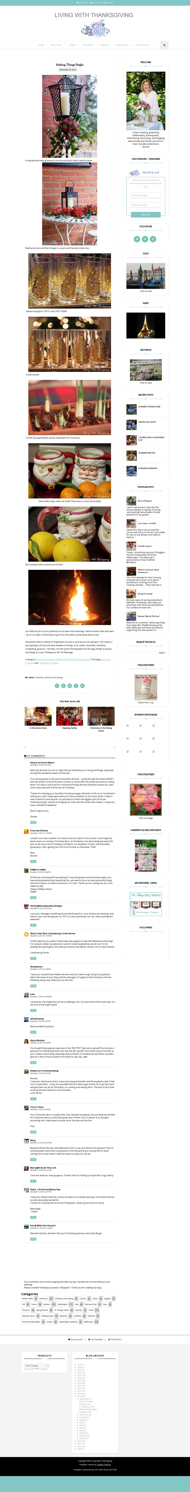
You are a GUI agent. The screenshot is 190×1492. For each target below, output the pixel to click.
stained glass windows (68, 1321)
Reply (33, 822)
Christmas (39, 677)
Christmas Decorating (53, 677)
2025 (79, 1364)
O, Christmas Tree (86, 1406)
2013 (79, 1396)
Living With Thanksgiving (101, 1461)
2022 (79, 1372)
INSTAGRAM (96, 3)
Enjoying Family (69, 728)
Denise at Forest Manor (42, 762)
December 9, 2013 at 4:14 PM (40, 1073)
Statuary (78, 1310)
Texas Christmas (86, 1401)
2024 (79, 1367)
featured (87, 45)
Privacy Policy (142, 45)
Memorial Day (91, 1304)
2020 (79, 1378)
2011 (79, 1443)
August (82, 1420)
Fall (23, 1304)
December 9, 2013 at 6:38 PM (40, 1109)
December (84, 1399)
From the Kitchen (39, 830)
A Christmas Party (38, 728)
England (107, 1298)
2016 (79, 1388)
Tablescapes (122, 45)
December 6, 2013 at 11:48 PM (40, 936)
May (81, 1427)
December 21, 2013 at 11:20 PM (41, 1228)
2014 (79, 1393)
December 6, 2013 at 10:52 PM (40, 908)
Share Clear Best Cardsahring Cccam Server (52, 933)
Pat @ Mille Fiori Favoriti (43, 1225)
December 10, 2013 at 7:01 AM (40, 1170)
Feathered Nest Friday (66, 659)
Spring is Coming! (145, 594)
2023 (79, 1370)
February (83, 1435)
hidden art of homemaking (44, 1070)
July (81, 1422)
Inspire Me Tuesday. (49, 663)
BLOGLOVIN (83, 3)
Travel (72, 45)
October (83, 1417)
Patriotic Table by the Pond (148, 616)
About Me (55, 45)
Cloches (83, 1298)
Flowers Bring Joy (145, 501)
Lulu (32, 994)
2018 (79, 1383)
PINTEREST (109, 3)
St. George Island (62, 1310)
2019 (79, 1380)
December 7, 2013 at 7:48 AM (40, 969)
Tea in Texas (36, 1107)
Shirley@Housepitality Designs (46, 905)
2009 (79, 1449)
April (81, 1430)
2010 (79, 1446)
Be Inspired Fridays (45, 659)
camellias (77, 1316)
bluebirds (63, 1316)
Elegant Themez (104, 1464)
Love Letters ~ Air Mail (147, 523)
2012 (79, 1441)
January (82, 1438)
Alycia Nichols (37, 1040)
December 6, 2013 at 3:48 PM (40, 872)
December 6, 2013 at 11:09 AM (40, 833)
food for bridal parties (31, 1321)
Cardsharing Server (39, 952)
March (82, 1433)
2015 (79, 1391)
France (34, 1304)
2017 (79, 1385)
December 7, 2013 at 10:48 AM (40, 996)
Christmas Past (85, 1412)
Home (41, 45)
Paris (105, 1304)
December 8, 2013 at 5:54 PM (40, 1043)
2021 (79, 1375)
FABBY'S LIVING (38, 869)
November (84, 1414)
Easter (95, 1298)
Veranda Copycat (144, 546)
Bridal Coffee (27, 1298)
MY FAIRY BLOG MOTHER (106, 1469)
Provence (26, 1310)
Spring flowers (42, 1310)
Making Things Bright (88, 1409)
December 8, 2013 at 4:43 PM (40, 1021)
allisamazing (37, 1018)
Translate (43, 1369)
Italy (76, 1304)
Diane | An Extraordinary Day (45, 1189)
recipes (50, 1321)
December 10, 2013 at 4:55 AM (40, 1143)
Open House (84, 659)
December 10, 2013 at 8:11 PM (40, 1192)
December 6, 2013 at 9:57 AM (40, 765)
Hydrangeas (63, 1304)
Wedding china (47, 1316)
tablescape (88, 1321)
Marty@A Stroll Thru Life (43, 1167)
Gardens (104, 45)
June (81, 1425)
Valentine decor (28, 1316)
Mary (33, 1140)
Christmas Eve (85, 1404)
